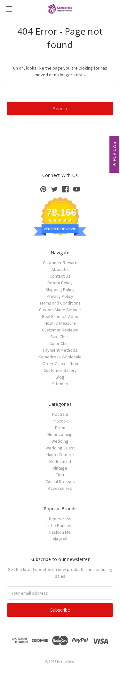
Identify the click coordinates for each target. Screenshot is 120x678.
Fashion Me (60, 532)
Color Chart (60, 343)
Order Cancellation (60, 363)
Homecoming (60, 434)
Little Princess (60, 525)
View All (60, 539)
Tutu (60, 475)
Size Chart (60, 336)
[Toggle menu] (9, 9)
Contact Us (60, 276)
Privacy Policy (60, 296)
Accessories (60, 488)
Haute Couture (60, 454)
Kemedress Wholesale (60, 357)
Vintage (60, 468)
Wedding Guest (60, 448)
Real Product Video (60, 316)
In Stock (60, 421)
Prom (60, 428)
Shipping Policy (60, 289)
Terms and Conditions (60, 303)
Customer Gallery (60, 370)
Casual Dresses (60, 481)
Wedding (60, 441)
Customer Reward (60, 262)
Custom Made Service (60, 310)
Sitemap (60, 384)
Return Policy (60, 283)
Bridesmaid (60, 461)
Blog (60, 377)
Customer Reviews (60, 330)
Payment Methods (60, 350)
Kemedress (60, 519)
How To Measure (60, 323)
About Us (60, 269)
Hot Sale (60, 414)
